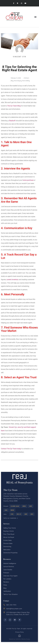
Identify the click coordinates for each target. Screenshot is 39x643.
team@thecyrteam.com (14, 608)
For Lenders (7, 579)
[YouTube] (15, 620)
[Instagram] (21, 3)
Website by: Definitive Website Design (19, 639)
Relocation (6, 549)
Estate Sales (7, 540)
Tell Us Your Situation (10, 594)
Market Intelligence (9, 563)
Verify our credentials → (10, 518)
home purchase (28, 180)
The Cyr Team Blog (14, 106)
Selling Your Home (9, 528)
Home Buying (18, 80)
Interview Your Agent (10, 576)
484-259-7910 (11, 605)
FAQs (5, 585)
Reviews (6, 582)
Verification (7, 591)
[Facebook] (5, 620)
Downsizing (7, 546)
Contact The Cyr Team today (11, 449)
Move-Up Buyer (8, 537)
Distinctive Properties (10, 552)
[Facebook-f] (14, 3)
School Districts (8, 566)
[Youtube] (25, 3)
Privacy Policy (19, 632)
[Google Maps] (19, 620)
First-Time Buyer (8, 534)
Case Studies (7, 569)
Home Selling (26, 80)
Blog (12, 80)
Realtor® (12, 121)
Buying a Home (8, 531)
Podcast (6, 573)
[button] (35, 16)
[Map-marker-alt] (18, 3)
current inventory (12, 279)
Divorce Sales (7, 543)
